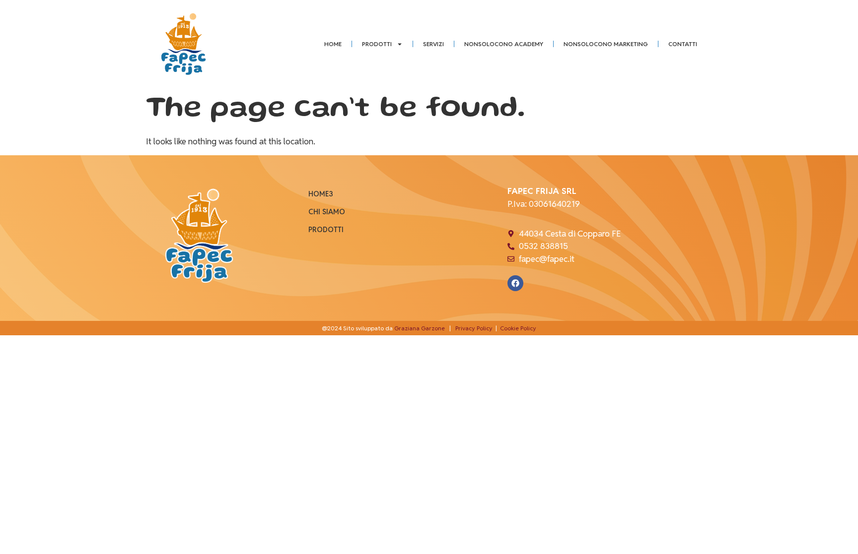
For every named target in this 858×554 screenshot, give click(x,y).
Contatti (682, 44)
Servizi (433, 44)
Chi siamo (326, 211)
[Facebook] (515, 283)
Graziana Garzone (419, 328)
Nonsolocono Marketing (606, 44)
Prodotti (377, 44)
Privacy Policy (474, 328)
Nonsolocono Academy (503, 44)
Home (333, 44)
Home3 (320, 193)
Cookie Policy (518, 328)
